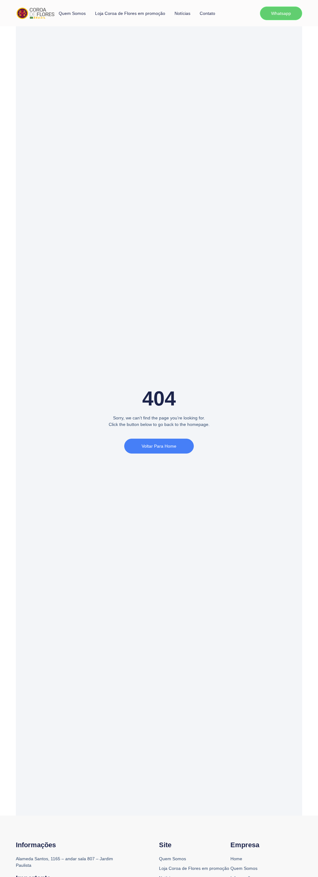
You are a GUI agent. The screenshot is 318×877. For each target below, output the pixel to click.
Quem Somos (72, 13)
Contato (207, 13)
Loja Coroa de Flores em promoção (130, 13)
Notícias (182, 13)
